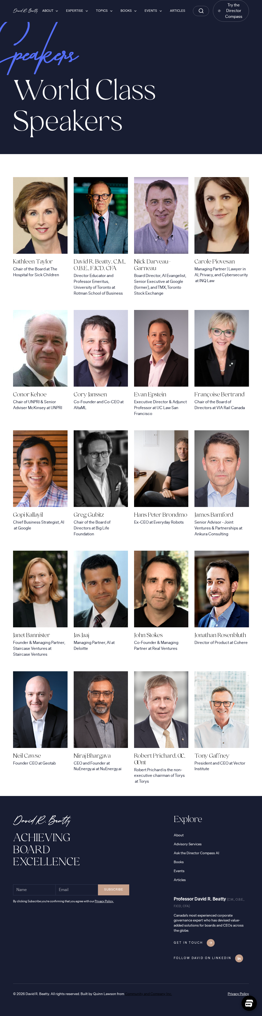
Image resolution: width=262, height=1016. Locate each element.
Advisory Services (188, 844)
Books (179, 862)
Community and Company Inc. (148, 993)
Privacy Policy (238, 993)
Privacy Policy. (104, 901)
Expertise (74, 11)
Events (179, 871)
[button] (50, 11)
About (179, 835)
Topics (102, 11)
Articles (180, 880)
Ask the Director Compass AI (196, 853)
